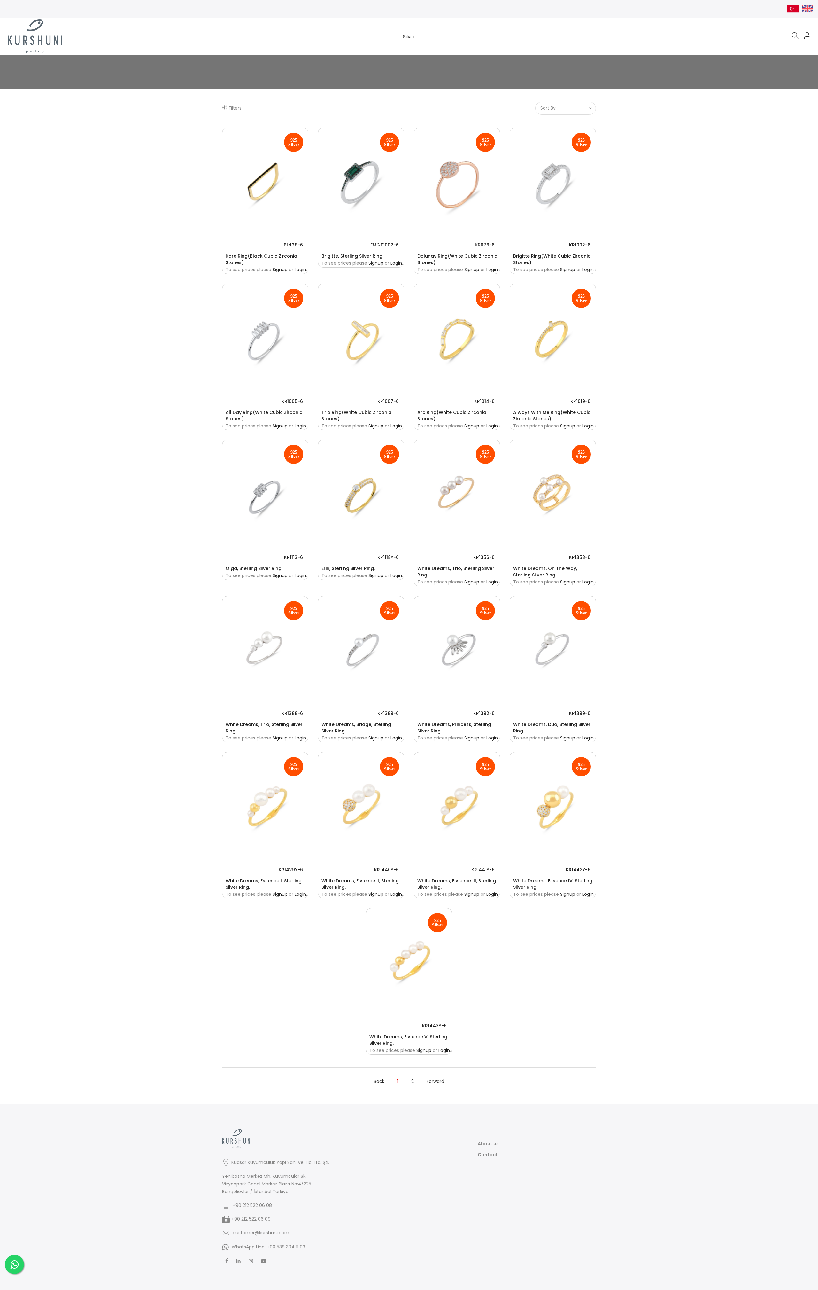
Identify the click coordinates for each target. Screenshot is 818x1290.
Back (379, 1081)
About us (488, 1143)
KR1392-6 (484, 713)
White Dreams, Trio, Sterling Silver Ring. (455, 571)
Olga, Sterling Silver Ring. (254, 568)
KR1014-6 (484, 401)
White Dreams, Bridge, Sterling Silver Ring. (356, 727)
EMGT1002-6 (384, 245)
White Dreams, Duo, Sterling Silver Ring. (551, 727)
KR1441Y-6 (483, 869)
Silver (409, 36)
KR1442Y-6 (578, 869)
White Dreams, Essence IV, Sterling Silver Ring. (552, 884)
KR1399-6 (579, 713)
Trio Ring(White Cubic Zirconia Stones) (356, 415)
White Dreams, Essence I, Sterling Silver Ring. (264, 884)
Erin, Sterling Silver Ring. (348, 568)
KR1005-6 (292, 401)
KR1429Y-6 (291, 869)
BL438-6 (293, 245)
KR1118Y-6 (388, 557)
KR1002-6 (579, 245)
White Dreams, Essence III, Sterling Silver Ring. (456, 884)
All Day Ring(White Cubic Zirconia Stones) (264, 415)
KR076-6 (485, 245)
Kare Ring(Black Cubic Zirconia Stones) (261, 259)
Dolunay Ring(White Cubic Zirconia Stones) (457, 259)
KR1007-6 (388, 401)
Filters (235, 108)
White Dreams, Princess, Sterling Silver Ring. (454, 727)
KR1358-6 (579, 557)
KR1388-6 (292, 713)
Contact (488, 1155)
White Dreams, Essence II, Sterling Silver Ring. (360, 884)
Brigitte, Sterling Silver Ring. (352, 256)
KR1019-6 (580, 401)
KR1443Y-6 (434, 1025)
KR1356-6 (484, 557)
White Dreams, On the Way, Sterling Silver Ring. (545, 571)
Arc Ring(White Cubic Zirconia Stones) (451, 415)
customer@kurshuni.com (261, 1233)
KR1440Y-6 (386, 869)
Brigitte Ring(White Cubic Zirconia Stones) (552, 259)
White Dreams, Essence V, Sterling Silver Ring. (408, 1040)
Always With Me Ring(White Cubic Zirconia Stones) (551, 415)
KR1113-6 (293, 557)
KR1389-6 (388, 713)
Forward (435, 1081)
